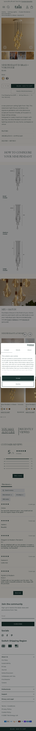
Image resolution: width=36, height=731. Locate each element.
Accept (18, 378)
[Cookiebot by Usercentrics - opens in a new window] (25, 345)
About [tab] (29, 350)
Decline (18, 384)
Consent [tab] (6, 350)
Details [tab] (18, 350)
